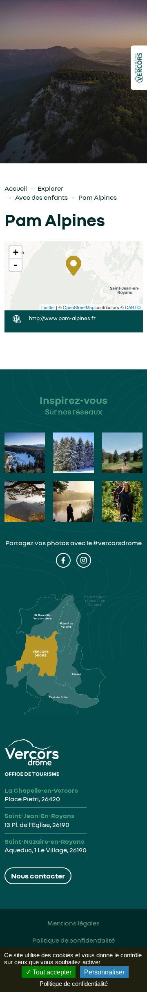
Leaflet (48, 307)
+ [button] (15, 252)
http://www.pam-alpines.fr (62, 318)
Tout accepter (51, 972)
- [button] (15, 264)
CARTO (133, 307)
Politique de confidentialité (73, 940)
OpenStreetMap (78, 307)
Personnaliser (104, 972)
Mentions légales (73, 923)
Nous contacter (38, 875)
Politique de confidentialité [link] (74, 983)
